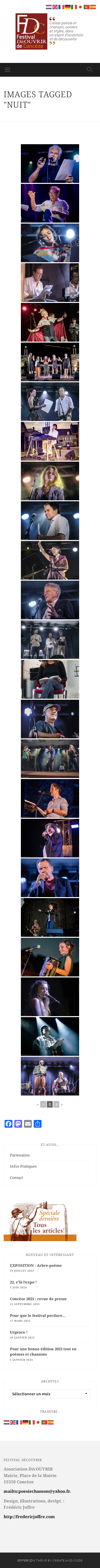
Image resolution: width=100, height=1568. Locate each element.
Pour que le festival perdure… (38, 1315)
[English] (13, 1421)
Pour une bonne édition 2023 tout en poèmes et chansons (43, 1351)
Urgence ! (19, 1332)
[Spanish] (51, 1421)
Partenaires (20, 1155)
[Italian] (32, 1421)
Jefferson (26, 1560)
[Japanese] (38, 1421)
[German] (26, 1421)
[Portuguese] (45, 1421)
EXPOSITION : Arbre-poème (36, 1265)
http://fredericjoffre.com (29, 1516)
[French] (19, 1421)
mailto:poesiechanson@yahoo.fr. (37, 1491)
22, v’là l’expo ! (23, 1282)
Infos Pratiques (23, 1166)
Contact (16, 1177)
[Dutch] (7, 1421)
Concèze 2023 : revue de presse (38, 1298)
